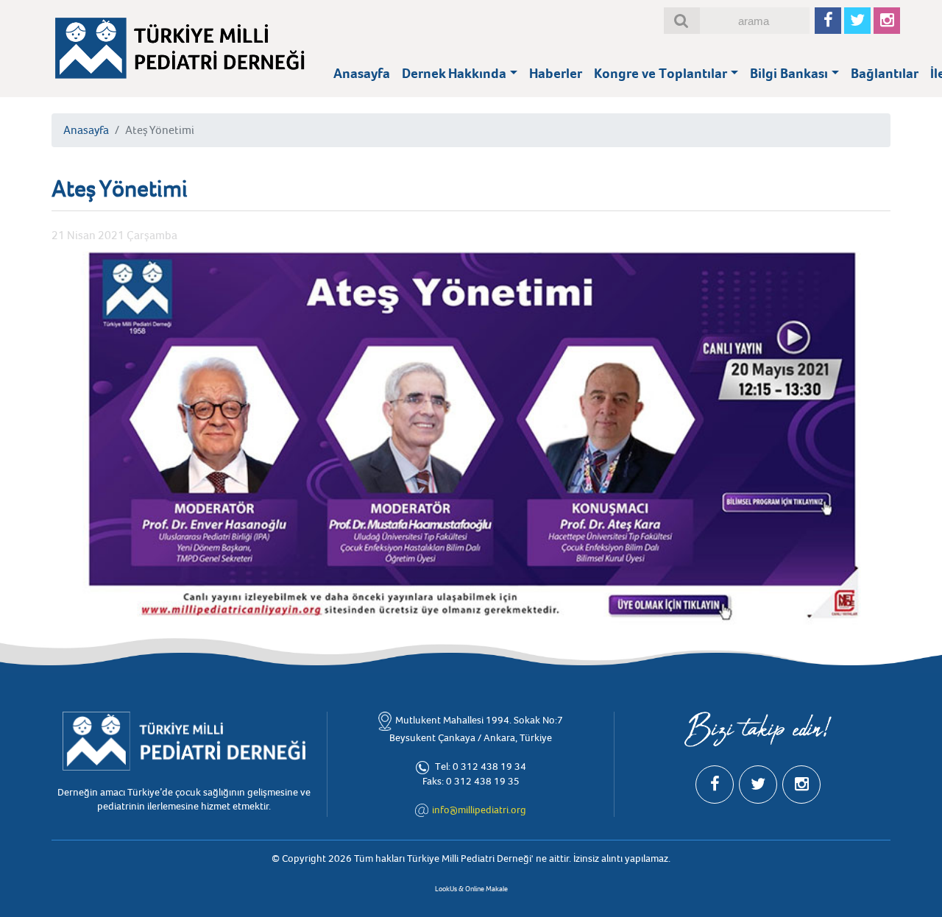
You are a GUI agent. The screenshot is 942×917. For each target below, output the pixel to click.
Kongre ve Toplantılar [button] (660, 73)
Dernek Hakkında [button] (454, 73)
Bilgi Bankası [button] (789, 73)
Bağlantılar (884, 73)
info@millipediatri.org (479, 809)
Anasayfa (361, 73)
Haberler (555, 73)
